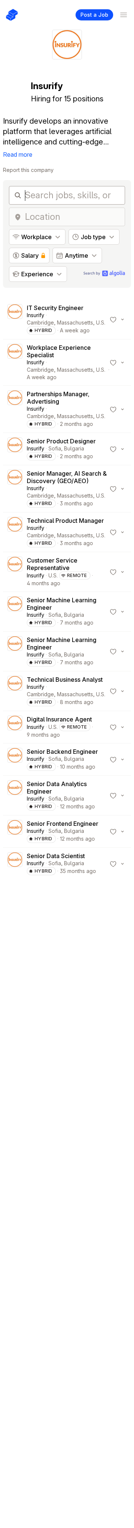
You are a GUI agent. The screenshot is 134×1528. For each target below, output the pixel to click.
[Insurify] (14, 319)
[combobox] (72, 217)
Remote (77, 575)
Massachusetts (75, 322)
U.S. (100, 322)
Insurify (35, 315)
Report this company (28, 170)
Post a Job (94, 15)
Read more (17, 154)
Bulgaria (74, 448)
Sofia (54, 448)
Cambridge (40, 322)
